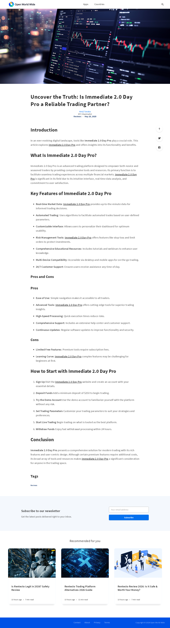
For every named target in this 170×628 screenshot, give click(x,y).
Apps (85, 4)
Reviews (77, 116)
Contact (77, 622)
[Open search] (162, 4)
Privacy (97, 622)
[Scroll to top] (159, 129)
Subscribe (128, 517)
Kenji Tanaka (85, 111)
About (87, 622)
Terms (107, 622)
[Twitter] (159, 138)
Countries (99, 4)
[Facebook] (159, 147)
